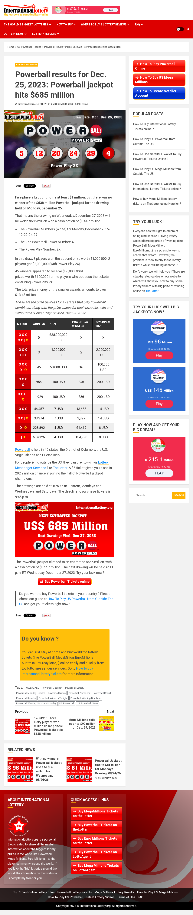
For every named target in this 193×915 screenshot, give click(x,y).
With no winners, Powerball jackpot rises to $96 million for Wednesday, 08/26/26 (20, 769)
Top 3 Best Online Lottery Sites (34, 892)
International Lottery (32, 104)
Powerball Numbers (79, 693)
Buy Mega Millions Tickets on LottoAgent (96, 868)
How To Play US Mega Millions (157, 892)
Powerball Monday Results (30, 693)
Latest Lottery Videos (100, 897)
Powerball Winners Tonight (53, 698)
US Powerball (66, 703)
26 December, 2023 (62, 104)
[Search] (188, 29)
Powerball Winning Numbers (85, 698)
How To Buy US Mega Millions (154, 79)
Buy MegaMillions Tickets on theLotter (95, 813)
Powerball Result (102, 693)
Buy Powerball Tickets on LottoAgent (95, 854)
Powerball (22, 449)
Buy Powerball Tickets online (67, 581)
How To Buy (65, 24)
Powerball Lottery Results (74, 892)
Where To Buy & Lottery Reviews (103, 24)
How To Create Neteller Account (155, 93)
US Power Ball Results (26, 65)
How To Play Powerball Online (155, 66)
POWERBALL (32, 687)
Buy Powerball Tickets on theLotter (95, 827)
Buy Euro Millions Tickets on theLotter (95, 840)
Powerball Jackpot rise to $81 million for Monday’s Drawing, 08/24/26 (79, 769)
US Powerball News (87, 703)
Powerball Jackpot (52, 687)
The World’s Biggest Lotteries (26, 24)
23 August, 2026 (107, 778)
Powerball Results (26, 698)
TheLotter (60, 468)
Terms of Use (126, 897)
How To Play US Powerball (65, 897)
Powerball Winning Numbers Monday (36, 703)
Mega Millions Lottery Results (114, 892)
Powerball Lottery (74, 687)
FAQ (137, 24)
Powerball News (57, 693)
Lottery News (14, 33)
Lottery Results (44, 33)
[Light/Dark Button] (180, 29)
